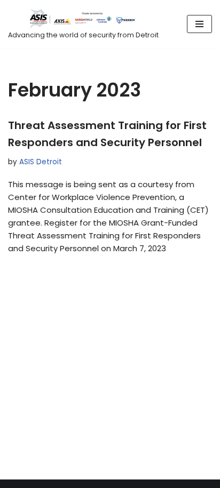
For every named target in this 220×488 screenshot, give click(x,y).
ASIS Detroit (40, 162)
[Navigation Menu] (199, 24)
